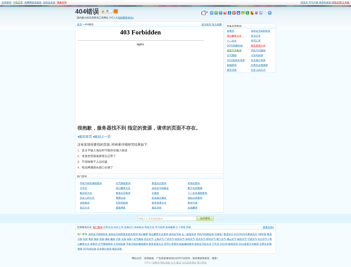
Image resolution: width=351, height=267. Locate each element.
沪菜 (118, 239)
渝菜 (129, 239)
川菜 (79, 239)
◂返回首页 (84, 136)
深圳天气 (190, 239)
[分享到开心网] (234, 12)
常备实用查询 (234, 26)
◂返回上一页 (102, 136)
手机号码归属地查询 (91, 183)
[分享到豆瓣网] (247, 12)
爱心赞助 (202, 262)
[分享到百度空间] (242, 12)
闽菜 (96, 239)
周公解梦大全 (123, 188)
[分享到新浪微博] (225, 12)
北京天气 (149, 239)
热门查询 (98, 227)
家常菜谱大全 (159, 202)
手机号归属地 (258, 50)
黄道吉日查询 (159, 183)
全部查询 (6, 2)
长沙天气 (263, 239)
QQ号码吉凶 (89, 248)
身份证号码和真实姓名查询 (123, 234)
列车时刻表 (122, 202)
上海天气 (159, 239)
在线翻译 (192, 207)
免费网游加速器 (32, 2)
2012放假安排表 (236, 60)
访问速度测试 (189, 262)
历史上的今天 (87, 198)
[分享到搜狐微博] (251, 12)
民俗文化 (149, 227)
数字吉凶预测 (195, 188)
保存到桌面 (325, 2)
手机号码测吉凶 (205, 234)
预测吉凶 (121, 198)
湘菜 (107, 239)
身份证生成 (49, 2)
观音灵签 (156, 207)
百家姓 (155, 193)
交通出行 (129, 227)
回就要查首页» (126, 17)
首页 (79, 24)
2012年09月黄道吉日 (245, 234)
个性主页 (18, 2)
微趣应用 (62, 2)
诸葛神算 (121, 207)
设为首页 (206, 24)
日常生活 (108, 227)
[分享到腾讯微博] (220, 12)
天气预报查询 (123, 183)
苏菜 (85, 239)
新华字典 (192, 202)
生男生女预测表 (259, 65)
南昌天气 (242, 239)
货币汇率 (256, 40)
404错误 (87, 11)
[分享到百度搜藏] (238, 12)
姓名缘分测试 (159, 198)
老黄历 (230, 31)
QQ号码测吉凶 (235, 45)
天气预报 (232, 55)
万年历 (83, 188)
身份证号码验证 (160, 188)
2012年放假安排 (229, 244)
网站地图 (165, 262)
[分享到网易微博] (256, 12)
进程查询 (85, 202)
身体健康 (170, 227)
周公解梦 (143, 234)
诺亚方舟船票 (234, 50)
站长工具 (118, 227)
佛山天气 (231, 239)
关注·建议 (176, 262)
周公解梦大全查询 (158, 234)
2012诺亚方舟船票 (248, 244)
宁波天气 (252, 239)
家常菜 (262, 234)
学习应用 (160, 227)
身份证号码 (175, 234)
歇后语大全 (86, 193)
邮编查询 (232, 65)
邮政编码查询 (186, 244)
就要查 (156, 262)
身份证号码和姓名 (260, 31)
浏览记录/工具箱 (340, 2)
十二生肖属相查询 (197, 193)
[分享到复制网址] (265, 12)
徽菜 (112, 239)
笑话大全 (85, 207)
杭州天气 (180, 239)
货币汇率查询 (171, 244)
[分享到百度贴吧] (260, 12)
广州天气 (169, 239)
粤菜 (90, 239)
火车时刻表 (257, 55)
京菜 (123, 239)
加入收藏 (217, 24)
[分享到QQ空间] (216, 12)
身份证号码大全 (202, 244)
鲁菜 (269, 234)
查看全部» (268, 227)
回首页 (304, 2)
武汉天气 (200, 239)
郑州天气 (211, 239)
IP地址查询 (194, 183)
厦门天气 (221, 239)
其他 (188, 227)
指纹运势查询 (195, 198)
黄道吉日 (228, 234)
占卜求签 (180, 227)
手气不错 (313, 2)
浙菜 (101, 239)
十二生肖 (232, 40)
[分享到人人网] (229, 12)
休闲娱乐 (139, 227)
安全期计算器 (258, 60)
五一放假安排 (189, 234)
